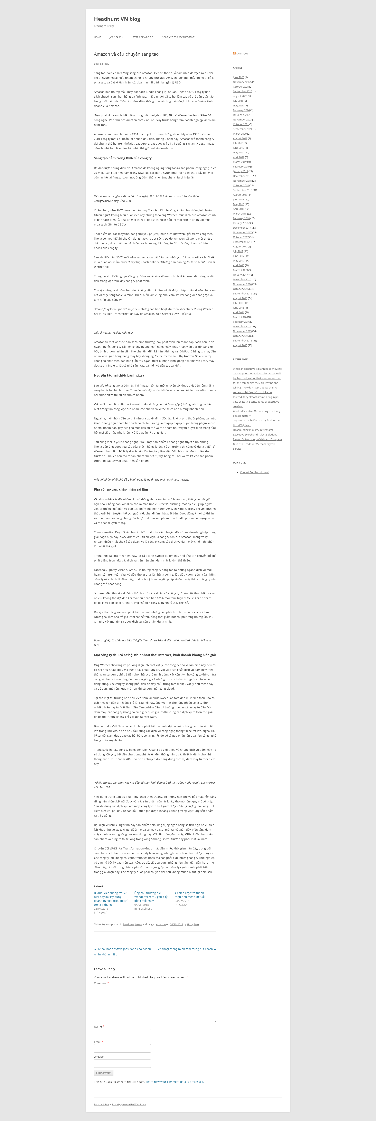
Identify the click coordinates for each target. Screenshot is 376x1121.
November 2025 (242, 82)
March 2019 (240, 162)
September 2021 (242, 129)
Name (99, 1026)
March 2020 (240, 133)
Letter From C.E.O (142, 37)
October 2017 (241, 237)
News (138, 924)
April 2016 (238, 312)
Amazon (161, 924)
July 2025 (238, 100)
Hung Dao (193, 924)
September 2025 (242, 91)
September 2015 (242, 340)
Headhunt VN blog (117, 18)
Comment (101, 983)
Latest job (242, 53)
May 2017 (238, 260)
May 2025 (238, 105)
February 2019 (241, 166)
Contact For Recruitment (178, 37)
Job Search (116, 37)
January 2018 (240, 223)
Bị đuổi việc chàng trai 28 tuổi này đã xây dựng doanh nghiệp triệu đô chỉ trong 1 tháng (111, 898)
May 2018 (238, 204)
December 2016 (242, 279)
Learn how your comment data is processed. (175, 1082)
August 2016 (240, 298)
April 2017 (238, 265)
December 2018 (242, 176)
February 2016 (241, 321)
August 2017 (240, 246)
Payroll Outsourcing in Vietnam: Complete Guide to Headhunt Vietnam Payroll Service (257, 443)
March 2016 (240, 317)
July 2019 (238, 143)
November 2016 (242, 284)
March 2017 (240, 270)
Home (97, 37)
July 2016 (238, 303)
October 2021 (241, 124)
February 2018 (241, 218)
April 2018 (238, 209)
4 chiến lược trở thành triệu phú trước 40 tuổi (190, 895)
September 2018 (242, 190)
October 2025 (241, 86)
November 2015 (242, 331)
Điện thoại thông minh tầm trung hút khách (185, 949)
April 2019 (238, 157)
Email (99, 1042)
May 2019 (238, 152)
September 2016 (242, 293)
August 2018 (240, 194)
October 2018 (241, 185)
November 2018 (242, 180)
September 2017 (242, 242)
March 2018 (240, 213)
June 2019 (238, 147)
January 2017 (240, 274)
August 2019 (240, 138)
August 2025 (240, 96)
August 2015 (240, 345)
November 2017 (242, 232)
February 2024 (241, 110)
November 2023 (242, 119)
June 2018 (238, 199)
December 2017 (242, 227)
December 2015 (242, 326)
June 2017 (238, 256)
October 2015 (241, 336)
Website (99, 1057)
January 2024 (240, 115)
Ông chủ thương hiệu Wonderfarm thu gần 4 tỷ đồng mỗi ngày (150, 897)
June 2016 (238, 307)
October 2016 (241, 289)
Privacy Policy (101, 1104)
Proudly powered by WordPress (129, 1104)
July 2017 (238, 251)
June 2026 (238, 77)
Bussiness (128, 924)
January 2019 (240, 171)
